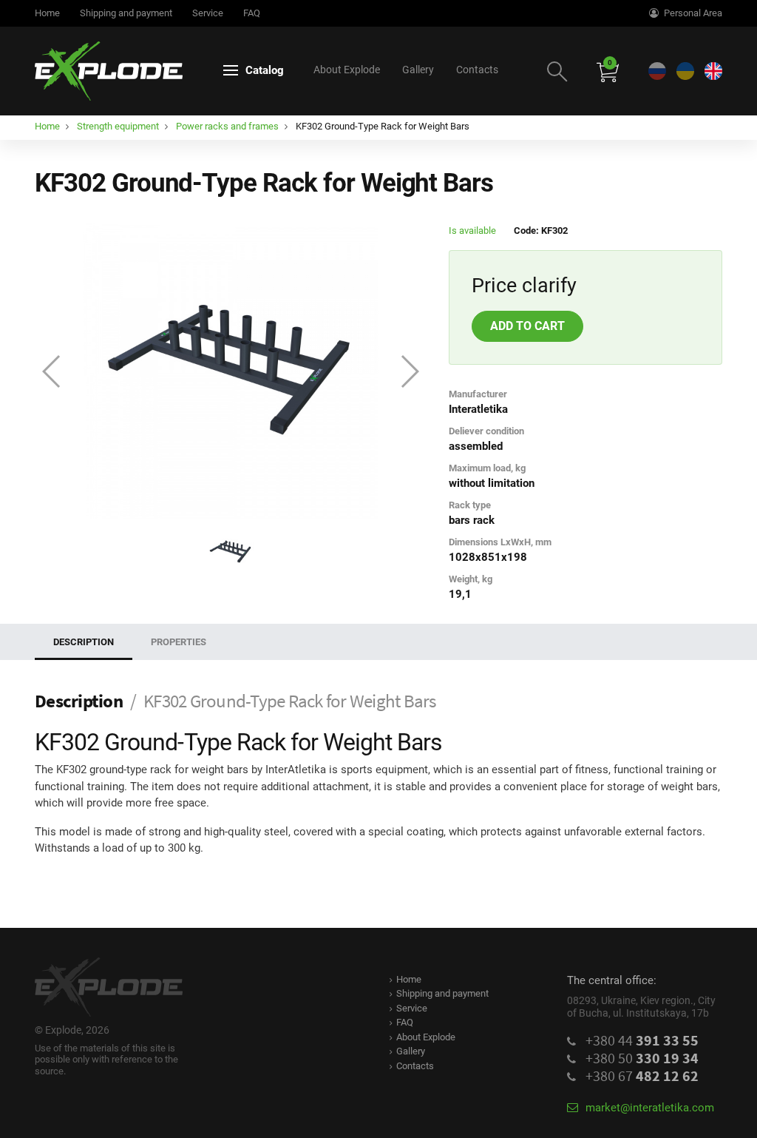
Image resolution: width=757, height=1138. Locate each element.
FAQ (251, 12)
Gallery (418, 69)
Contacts (477, 69)
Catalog (264, 70)
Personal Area (693, 12)
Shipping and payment (126, 12)
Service (207, 12)
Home (47, 12)
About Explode (346, 69)
